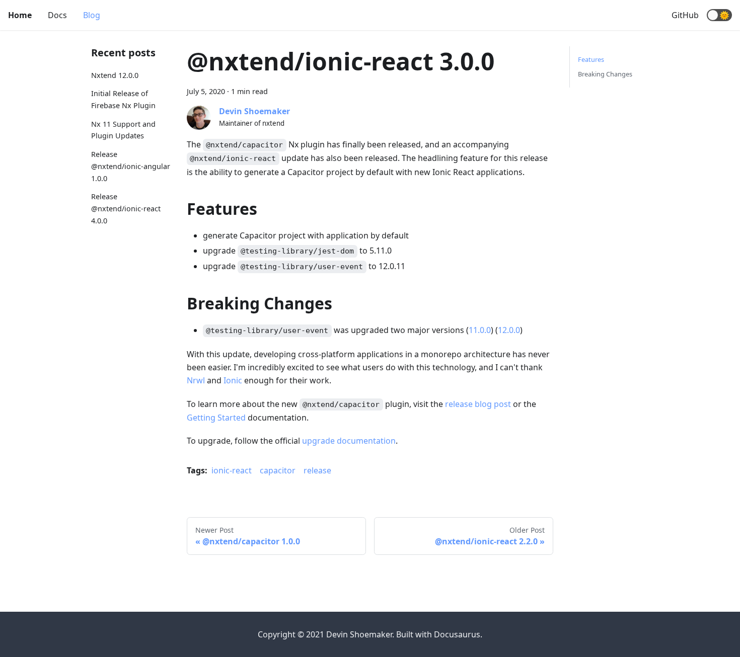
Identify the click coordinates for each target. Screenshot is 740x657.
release (317, 470)
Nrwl (196, 380)
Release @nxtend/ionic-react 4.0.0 (126, 208)
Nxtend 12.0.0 (114, 75)
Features (591, 59)
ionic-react (231, 470)
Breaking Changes (605, 73)
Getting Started (216, 417)
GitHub (685, 15)
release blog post (478, 403)
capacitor (277, 470)
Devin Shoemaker (254, 111)
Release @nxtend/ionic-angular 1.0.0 (130, 166)
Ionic (233, 380)
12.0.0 (509, 330)
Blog (91, 15)
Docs (57, 15)
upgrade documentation (349, 440)
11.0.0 (480, 330)
